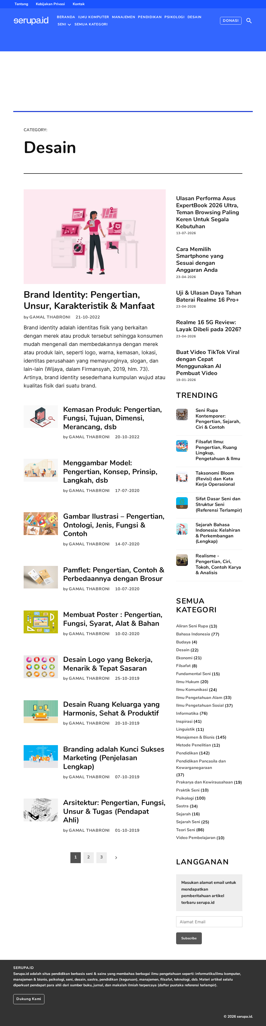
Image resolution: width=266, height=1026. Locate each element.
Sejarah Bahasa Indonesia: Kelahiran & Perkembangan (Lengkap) (218, 533)
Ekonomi (184, 658)
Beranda (66, 17)
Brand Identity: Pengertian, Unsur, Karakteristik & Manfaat (89, 300)
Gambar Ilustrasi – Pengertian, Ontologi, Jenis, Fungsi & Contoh (113, 525)
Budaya (183, 642)
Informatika (187, 713)
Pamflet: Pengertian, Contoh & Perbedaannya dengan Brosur (113, 574)
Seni (62, 24)
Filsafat (183, 666)
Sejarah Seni (188, 822)
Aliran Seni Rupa (192, 626)
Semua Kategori (91, 24)
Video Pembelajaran (195, 838)
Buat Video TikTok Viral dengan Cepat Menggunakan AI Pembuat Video (208, 362)
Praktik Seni (188, 790)
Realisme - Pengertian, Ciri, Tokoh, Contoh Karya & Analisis (218, 564)
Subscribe (189, 938)
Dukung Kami (28, 998)
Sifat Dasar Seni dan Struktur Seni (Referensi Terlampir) (219, 504)
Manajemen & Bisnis (195, 737)
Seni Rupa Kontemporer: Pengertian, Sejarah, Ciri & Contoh (218, 419)
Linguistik (185, 729)
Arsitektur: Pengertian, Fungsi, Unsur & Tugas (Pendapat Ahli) (114, 811)
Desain (195, 17)
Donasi (231, 20)
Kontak (79, 4)
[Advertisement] (61, 72)
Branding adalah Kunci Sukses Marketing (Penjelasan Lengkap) (113, 758)
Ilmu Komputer (93, 17)
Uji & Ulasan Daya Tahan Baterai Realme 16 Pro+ (208, 296)
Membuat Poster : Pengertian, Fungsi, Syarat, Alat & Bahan (112, 619)
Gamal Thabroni (49, 317)
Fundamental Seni (193, 674)
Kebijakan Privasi (50, 4)
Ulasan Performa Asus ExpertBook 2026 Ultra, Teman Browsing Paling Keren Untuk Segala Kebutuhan (207, 212)
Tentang (21, 4)
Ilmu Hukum (187, 682)
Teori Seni (185, 830)
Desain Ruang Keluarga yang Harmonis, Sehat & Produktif (111, 708)
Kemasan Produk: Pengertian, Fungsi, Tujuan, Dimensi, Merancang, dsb (112, 418)
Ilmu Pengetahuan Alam (199, 698)
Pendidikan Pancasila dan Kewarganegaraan (201, 764)
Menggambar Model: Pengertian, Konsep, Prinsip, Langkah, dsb (110, 471)
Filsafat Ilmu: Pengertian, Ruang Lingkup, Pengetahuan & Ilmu (218, 450)
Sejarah (183, 814)
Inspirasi (184, 721)
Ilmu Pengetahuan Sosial (200, 705)
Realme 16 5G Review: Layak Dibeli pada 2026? (208, 325)
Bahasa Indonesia (193, 634)
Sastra (182, 806)
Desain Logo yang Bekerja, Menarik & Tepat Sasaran (107, 664)
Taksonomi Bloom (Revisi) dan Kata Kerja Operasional (215, 478)
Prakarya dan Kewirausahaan (204, 782)
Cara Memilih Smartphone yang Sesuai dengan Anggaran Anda (199, 259)
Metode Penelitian (193, 745)
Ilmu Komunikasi (192, 689)
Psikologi (174, 17)
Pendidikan (150, 17)
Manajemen (123, 17)
